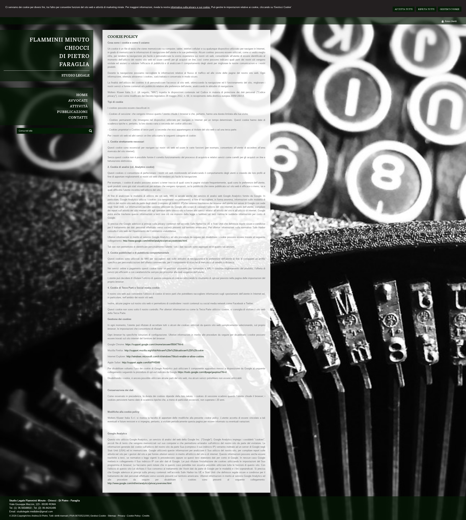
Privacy (121, 516)
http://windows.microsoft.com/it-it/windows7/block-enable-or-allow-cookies (165, 356)
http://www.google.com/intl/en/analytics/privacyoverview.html (155, 240)
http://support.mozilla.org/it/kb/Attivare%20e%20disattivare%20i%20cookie (164, 350)
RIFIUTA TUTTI (426, 9)
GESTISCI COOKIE (449, 9)
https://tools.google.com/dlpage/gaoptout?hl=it (202, 372)
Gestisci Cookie (98, 516)
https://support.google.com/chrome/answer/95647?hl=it (154, 344)
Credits (145, 516)
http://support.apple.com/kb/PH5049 (141, 362)
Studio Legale (76, 75)
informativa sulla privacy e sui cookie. (190, 7)
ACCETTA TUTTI (403, 9)
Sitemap (112, 516)
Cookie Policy (134, 516)
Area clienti (451, 21)
